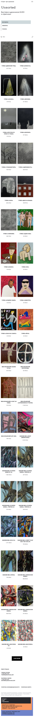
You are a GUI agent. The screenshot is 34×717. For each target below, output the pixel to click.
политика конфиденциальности (10, 687)
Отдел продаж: (5, 669)
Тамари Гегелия (5, 672)
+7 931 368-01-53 (5, 673)
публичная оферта (26, 687)
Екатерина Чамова (6, 678)
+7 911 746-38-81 (5, 679)
